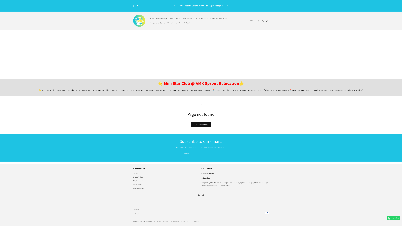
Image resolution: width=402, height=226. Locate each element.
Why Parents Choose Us (141, 181)
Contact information (162, 221)
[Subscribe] (217, 153)
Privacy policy (185, 221)
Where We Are (137, 184)
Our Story (136, 173)
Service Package (138, 177)
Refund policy (195, 221)
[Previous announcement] (174, 6)
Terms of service (175, 221)
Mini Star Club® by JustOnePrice (146, 221)
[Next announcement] (227, 6)
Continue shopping (201, 124)
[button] (189, 18)
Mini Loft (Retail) (138, 188)
